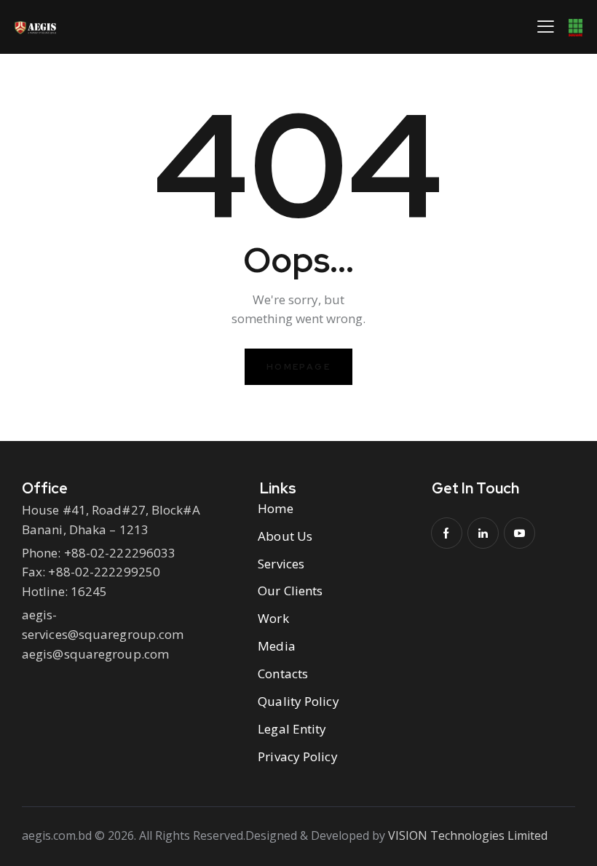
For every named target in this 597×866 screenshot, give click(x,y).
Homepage (298, 367)
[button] (545, 26)
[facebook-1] (446, 533)
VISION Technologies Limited (467, 835)
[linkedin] (483, 533)
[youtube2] (519, 533)
